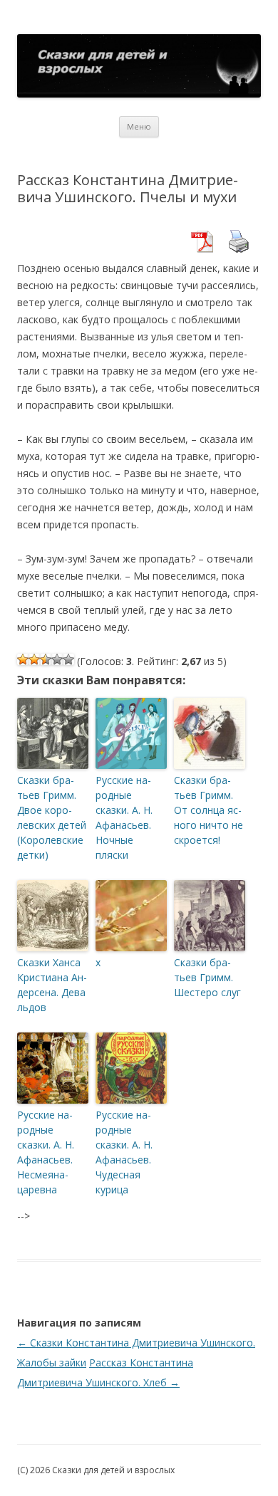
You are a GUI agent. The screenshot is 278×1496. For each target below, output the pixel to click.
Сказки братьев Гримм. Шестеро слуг (207, 977)
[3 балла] (45, 659)
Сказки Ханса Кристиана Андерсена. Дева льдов (52, 985)
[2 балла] (34, 659)
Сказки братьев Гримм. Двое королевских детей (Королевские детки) (51, 817)
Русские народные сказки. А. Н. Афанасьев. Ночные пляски (124, 817)
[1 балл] (23, 659)
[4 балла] (57, 659)
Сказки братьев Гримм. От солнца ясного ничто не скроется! (208, 810)
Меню (139, 126)
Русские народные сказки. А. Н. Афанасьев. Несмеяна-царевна (45, 1152)
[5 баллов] (68, 659)
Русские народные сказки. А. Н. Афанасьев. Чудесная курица (124, 1152)
